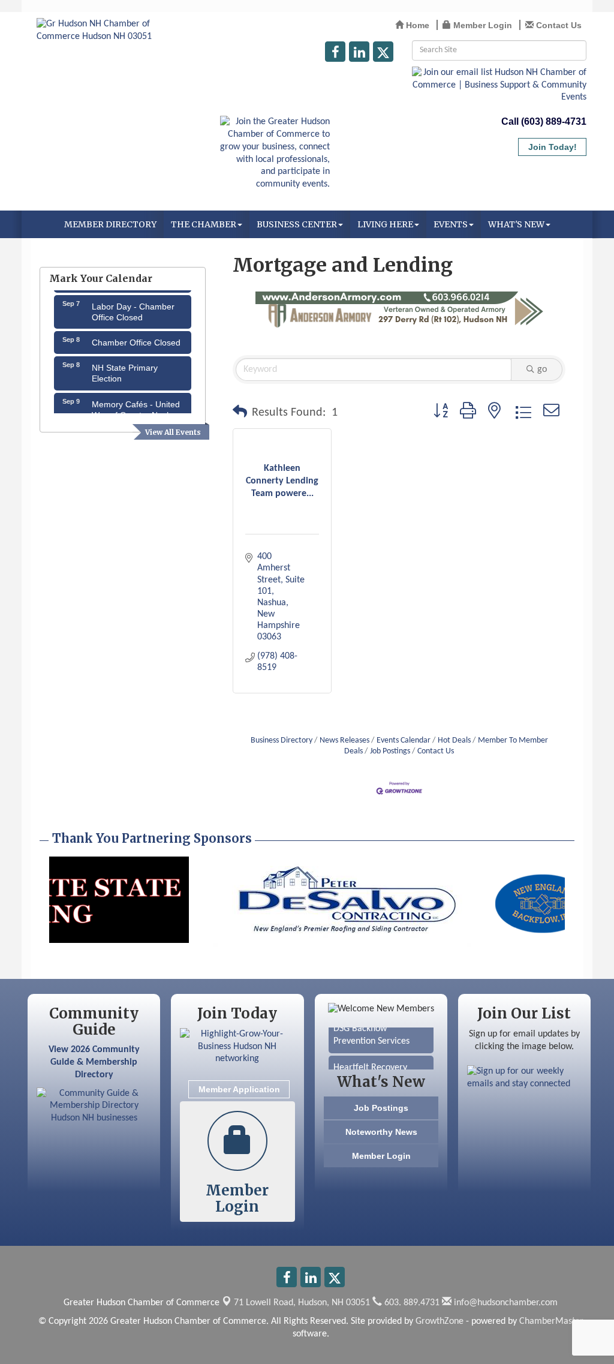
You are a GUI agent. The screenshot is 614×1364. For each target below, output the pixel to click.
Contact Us (435, 751)
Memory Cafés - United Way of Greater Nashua (136, 402)
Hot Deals (454, 740)
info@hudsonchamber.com (505, 1303)
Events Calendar (404, 740)
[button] (240, 412)
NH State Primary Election (125, 365)
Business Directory (281, 740)
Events (451, 224)
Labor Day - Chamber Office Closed (133, 304)
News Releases (344, 740)
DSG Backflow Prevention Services (371, 1028)
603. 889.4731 (411, 1303)
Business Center (297, 224)
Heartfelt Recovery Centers (370, 1067)
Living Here (385, 224)
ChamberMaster (551, 1321)
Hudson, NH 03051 (302, 1303)
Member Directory (110, 224)
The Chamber (203, 224)
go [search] (542, 369)
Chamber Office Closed (136, 335)
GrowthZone (439, 1321)
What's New (516, 224)
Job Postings (390, 751)
